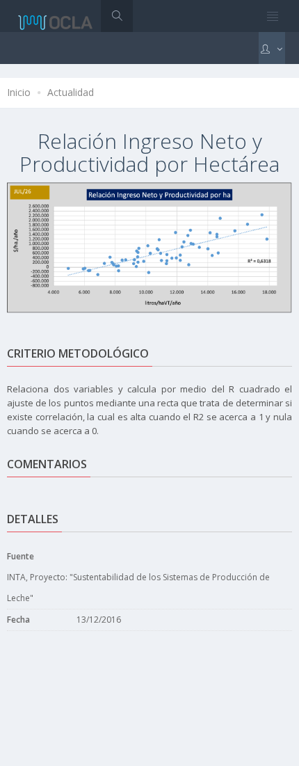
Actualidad (70, 92)
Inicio (19, 92)
